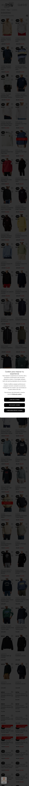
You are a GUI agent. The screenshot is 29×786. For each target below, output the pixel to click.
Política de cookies (17, 394)
